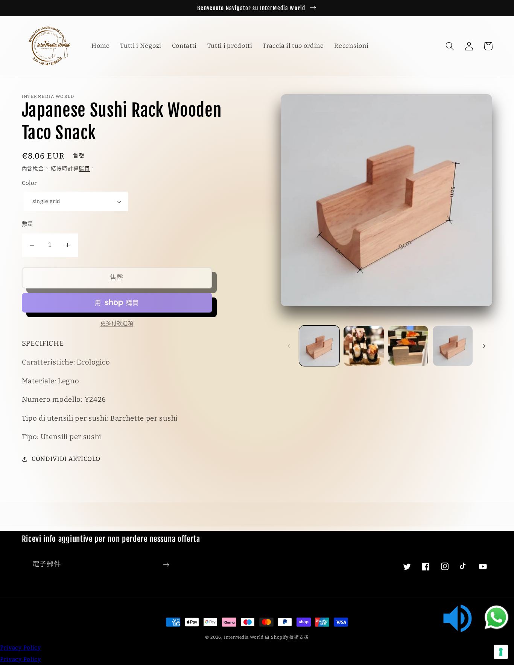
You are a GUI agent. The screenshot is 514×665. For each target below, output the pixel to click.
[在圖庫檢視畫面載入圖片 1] (319, 346)
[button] (450, 46)
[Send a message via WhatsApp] (496, 617)
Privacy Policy (20, 647)
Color (29, 183)
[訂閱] (166, 564)
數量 (27, 224)
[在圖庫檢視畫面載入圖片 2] (364, 346)
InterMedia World (244, 637)
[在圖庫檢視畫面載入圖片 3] (408, 346)
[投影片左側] (289, 346)
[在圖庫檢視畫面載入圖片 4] (453, 346)
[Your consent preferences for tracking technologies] (501, 652)
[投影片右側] (484, 346)
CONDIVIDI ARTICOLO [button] (66, 458)
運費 (84, 168)
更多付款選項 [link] (116, 323)
